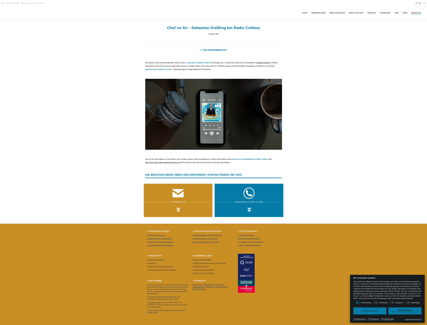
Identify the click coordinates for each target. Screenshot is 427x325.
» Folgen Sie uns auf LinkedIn (203, 270)
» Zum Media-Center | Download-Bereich (161, 270)
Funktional (383, 303)
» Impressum (151, 263)
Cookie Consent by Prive (413, 319)
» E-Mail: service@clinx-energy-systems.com (209, 263)
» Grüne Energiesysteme (156, 235)
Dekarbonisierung (199, 289)
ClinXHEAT (208, 285)
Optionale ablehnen (370, 311)
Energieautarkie (199, 287)
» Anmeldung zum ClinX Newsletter (251, 242)
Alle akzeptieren (405, 311)
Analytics (399, 303)
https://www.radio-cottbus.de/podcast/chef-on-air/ (163, 162)
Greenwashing (222, 287)
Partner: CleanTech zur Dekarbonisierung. (207, 276)
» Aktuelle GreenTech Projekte (249, 239)
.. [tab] (249, 210)
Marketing (415, 303)
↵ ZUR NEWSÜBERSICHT (213, 50)
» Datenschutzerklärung (155, 260)
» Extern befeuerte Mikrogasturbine (159, 239)
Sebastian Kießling (262, 63)
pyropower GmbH (154, 302)
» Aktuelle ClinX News (246, 235)
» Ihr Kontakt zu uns (201, 256)
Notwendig (366, 303)
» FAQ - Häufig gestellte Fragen (249, 245)
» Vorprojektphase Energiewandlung (160, 245)
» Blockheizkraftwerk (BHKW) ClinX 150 (207, 235)
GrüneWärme (219, 285)
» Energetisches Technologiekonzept (160, 242)
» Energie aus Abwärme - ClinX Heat (205, 242)
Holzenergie (210, 287)
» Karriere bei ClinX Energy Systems (160, 266)
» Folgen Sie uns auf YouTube (203, 273)
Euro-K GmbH (153, 310)
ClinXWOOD (198, 285)
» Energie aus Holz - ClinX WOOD (204, 239)
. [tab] (178, 210)
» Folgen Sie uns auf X (200, 266)
